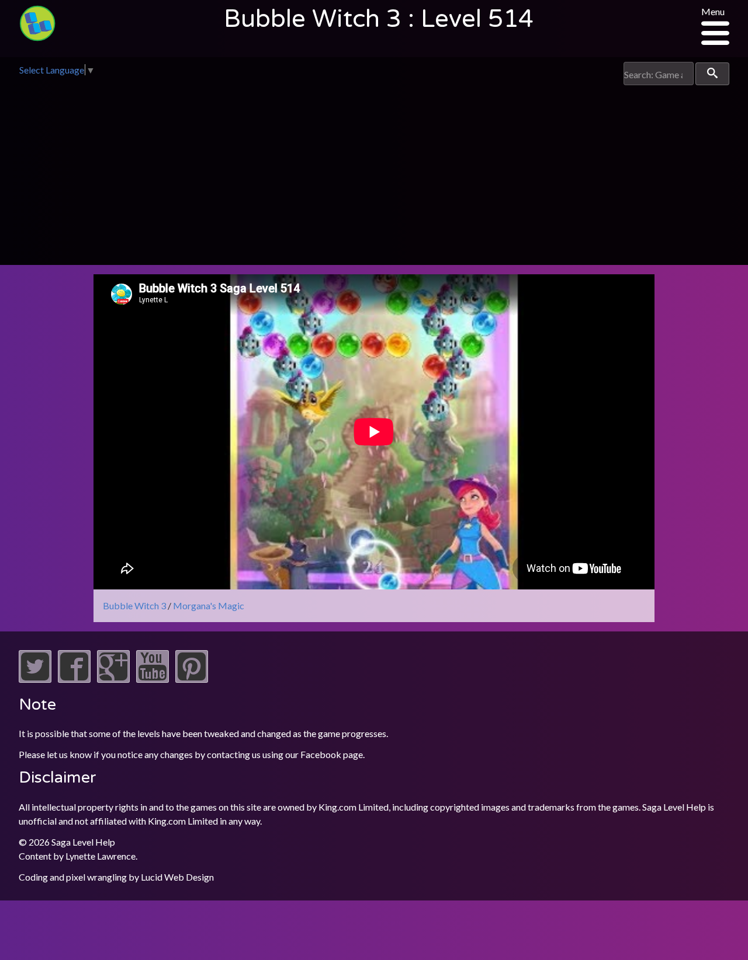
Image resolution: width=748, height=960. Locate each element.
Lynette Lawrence (100, 855)
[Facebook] (74, 679)
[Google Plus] (113, 679)
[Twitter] (35, 679)
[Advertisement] (374, 172)
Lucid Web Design (177, 876)
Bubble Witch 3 (134, 605)
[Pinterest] (191, 679)
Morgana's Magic (208, 605)
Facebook (320, 754)
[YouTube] (152, 679)
